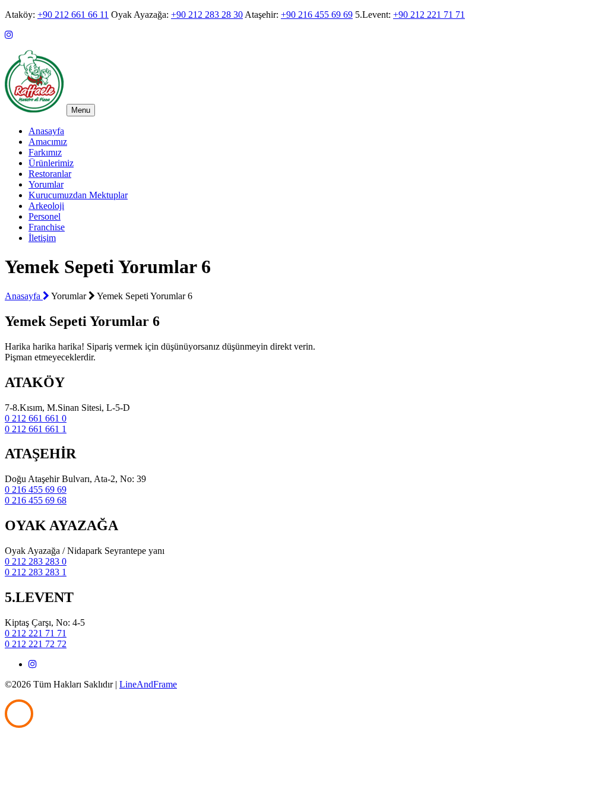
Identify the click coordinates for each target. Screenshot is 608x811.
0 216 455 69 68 (35, 500)
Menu (80, 110)
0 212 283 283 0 (35, 561)
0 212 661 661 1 (35, 429)
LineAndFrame (148, 684)
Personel (44, 216)
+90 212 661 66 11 (73, 14)
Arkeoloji (46, 206)
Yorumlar (46, 184)
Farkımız (45, 152)
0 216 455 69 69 (35, 489)
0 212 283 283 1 (35, 572)
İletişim (42, 238)
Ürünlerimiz (51, 163)
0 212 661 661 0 (35, 418)
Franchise (46, 227)
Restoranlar (49, 174)
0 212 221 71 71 (35, 633)
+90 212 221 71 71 (429, 14)
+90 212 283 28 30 (207, 14)
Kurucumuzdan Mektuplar (78, 195)
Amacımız (47, 142)
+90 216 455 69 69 (317, 14)
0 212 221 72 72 (35, 644)
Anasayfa (46, 131)
